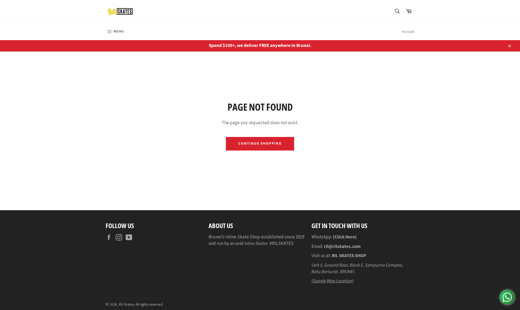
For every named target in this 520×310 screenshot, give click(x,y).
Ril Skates (126, 304)
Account (408, 31)
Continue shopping (260, 143)
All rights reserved (149, 304)
